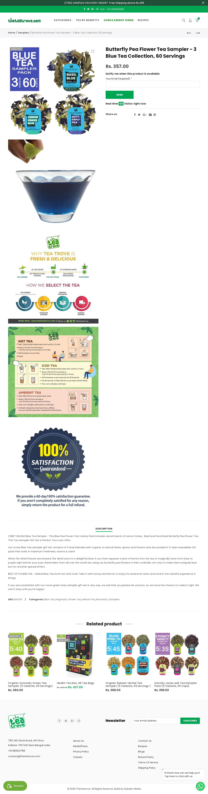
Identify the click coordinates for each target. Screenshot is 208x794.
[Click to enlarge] (93, 51)
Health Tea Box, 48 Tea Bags (75, 683)
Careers (77, 757)
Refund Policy (146, 757)
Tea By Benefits (87, 20)
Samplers (23, 32)
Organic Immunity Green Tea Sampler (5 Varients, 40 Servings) (30, 685)
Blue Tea (49, 599)
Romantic (101, 599)
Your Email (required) (119, 78)
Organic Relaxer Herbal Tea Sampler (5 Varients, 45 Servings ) (128, 685)
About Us (78, 740)
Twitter (139, 114)
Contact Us (144, 740)
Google (145, 114)
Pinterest (154, 114)
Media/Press (80, 746)
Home (11, 32)
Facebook (135, 114)
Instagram (78, 720)
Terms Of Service (148, 762)
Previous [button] (8, 662)
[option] (30, 662)
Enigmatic (61, 599)
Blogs (141, 751)
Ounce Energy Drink (119, 20)
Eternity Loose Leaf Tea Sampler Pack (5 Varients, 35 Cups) (175, 685)
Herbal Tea (88, 599)
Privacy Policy (81, 751)
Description (104, 528)
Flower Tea (74, 599)
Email (150, 114)
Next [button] (199, 662)
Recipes (143, 20)
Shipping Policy (147, 767)
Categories (62, 20)
